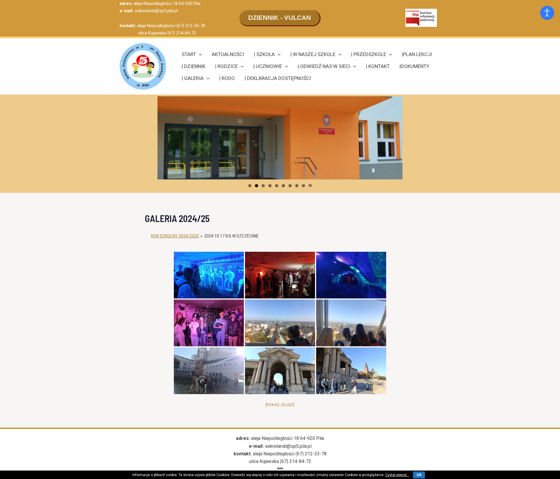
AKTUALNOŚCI (228, 54)
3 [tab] (263, 185)
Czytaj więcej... (397, 475)
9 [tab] (303, 185)
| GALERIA (193, 78)
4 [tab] (270, 185)
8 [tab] (296, 185)
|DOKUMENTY (414, 66)
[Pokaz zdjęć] (280, 405)
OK (418, 475)
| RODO (227, 78)
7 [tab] (290, 185)
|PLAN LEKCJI (417, 54)
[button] (280, 18)
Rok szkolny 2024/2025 (175, 236)
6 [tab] (283, 185)
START (189, 54)
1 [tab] (249, 185)
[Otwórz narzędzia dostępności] (547, 13)
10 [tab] (310, 185)
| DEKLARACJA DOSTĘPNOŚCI (278, 78)
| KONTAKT (378, 66)
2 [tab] (256, 185)
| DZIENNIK (193, 66)
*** (280, 469)
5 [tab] (276, 185)
